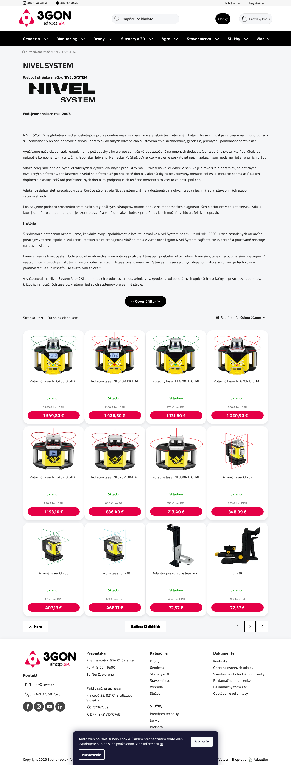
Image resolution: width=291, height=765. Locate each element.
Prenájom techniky (164, 714)
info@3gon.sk (44, 684)
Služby (155, 693)
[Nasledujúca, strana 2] (250, 626)
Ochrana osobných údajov (233, 667)
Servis (154, 720)
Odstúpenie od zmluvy (230, 693)
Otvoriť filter (145, 301)
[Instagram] (39, 707)
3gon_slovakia (37, 2)
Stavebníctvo (160, 680)
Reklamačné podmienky (232, 680)
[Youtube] (49, 707)
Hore (38, 626)
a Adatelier (256, 759)
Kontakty (220, 661)
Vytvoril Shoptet (231, 759)
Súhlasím (202, 742)
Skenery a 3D (160, 674)
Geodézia (157, 667)
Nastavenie (91, 754)
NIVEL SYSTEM (75, 77)
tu (161, 743)
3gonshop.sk (69, 2)
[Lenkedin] (60, 707)
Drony (154, 661)
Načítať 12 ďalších (145, 626)
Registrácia (256, 3)
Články (223, 19)
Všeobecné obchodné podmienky (239, 674)
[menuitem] (35, 38)
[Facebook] (28, 707)
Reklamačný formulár (230, 687)
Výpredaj (157, 687)
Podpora (156, 727)
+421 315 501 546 (47, 694)
